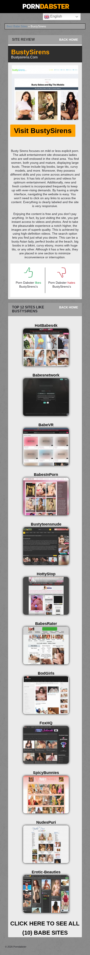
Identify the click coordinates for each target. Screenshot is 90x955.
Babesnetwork (46, 375)
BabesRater (46, 623)
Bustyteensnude (46, 524)
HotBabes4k (46, 325)
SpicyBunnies (46, 772)
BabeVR (46, 425)
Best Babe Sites (17, 26)
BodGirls (46, 673)
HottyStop (46, 574)
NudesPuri (46, 822)
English (55, 16)
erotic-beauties (46, 872)
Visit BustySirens (43, 131)
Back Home (68, 39)
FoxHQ (46, 723)
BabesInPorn (46, 474)
